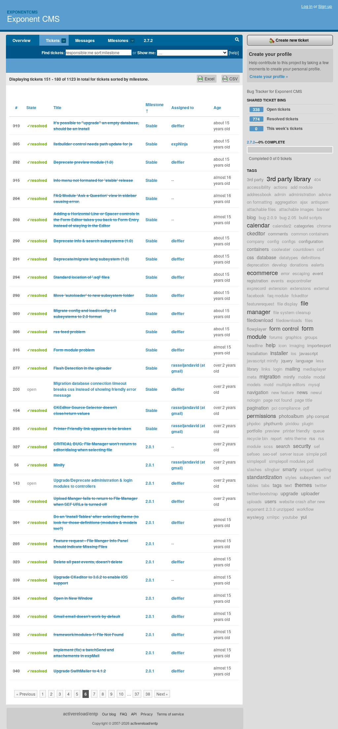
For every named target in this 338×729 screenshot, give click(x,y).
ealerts (317, 265)
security (302, 445)
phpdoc (254, 423)
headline (255, 345)
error (285, 273)
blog (251, 217)
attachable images (296, 209)
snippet (307, 469)
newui (316, 392)
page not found (277, 400)
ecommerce (262, 272)
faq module (277, 295)
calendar (258, 225)
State (31, 107)
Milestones (114, 40)
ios (293, 353)
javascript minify (262, 360)
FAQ (123, 713)
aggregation (286, 202)
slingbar (272, 469)
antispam (319, 202)
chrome (324, 226)
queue (318, 430)
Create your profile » (269, 76)
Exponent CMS (33, 18)
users (270, 501)
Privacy (147, 713)
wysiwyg (255, 517)
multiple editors (290, 384)
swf (327, 477)
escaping (301, 273)
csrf (320, 249)
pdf (306, 408)
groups (311, 337)
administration (302, 194)
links (265, 369)
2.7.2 (148, 40)
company (255, 241)
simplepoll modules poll (291, 461)
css (250, 257)
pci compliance (286, 408)
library (252, 369)
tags (277, 484)
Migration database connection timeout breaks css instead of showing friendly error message (94, 389)
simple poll (316, 454)
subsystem (310, 477)
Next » (162, 694)
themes (303, 484)
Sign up (325, 6)
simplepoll (256, 461)
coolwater (281, 249)
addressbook (259, 194)
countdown (303, 249)
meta (251, 377)
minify (289, 377)
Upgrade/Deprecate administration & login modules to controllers (92, 483)
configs (289, 241)
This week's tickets (279, 128)
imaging (296, 345)
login (277, 369)
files (309, 320)
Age (217, 107)
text (288, 485)
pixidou (292, 423)
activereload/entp (80, 713)
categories (304, 226)
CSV (233, 78)
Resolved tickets (275, 119)
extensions (300, 288)
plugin (307, 423)
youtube (290, 517)
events (277, 280)
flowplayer (256, 329)
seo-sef (270, 454)
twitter (321, 485)
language (304, 360)
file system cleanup (292, 312)
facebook (255, 295)
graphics (294, 337)
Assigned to (182, 107)
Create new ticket (292, 40)
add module (301, 187)
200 (16, 389)
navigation (257, 391)
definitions (311, 257)
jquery (287, 360)
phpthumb (273, 423)
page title (303, 400)
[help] (234, 52)
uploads (254, 501)
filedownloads (289, 320)
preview (272, 430)
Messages (85, 40)
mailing (292, 368)
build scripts (310, 217)
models (254, 384)
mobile (304, 377)
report (276, 438)
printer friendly (296, 430)
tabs (265, 485)
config (273, 241)
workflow (305, 509)
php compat (318, 416)
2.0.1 (150, 447)
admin (280, 194)
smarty (290, 469)
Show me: (146, 53)
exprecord (256, 288)
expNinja (179, 144)
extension (278, 288)
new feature (282, 392)
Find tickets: (53, 53)
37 (137, 694)
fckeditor (299, 295)
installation (257, 353)
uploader (310, 493)
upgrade (289, 493)
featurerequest (260, 304)
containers (258, 248)
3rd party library (289, 178)
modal (319, 377)
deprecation (258, 265)
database (266, 257)
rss (312, 438)
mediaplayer (314, 369)
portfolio (254, 430)
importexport (319, 345)
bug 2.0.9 (268, 217)
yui (304, 516)
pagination (258, 407)
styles (291, 477)
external (321, 288)
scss (268, 446)
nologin (253, 400)
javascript (308, 353)
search (283, 445)
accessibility (259, 187)
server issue (291, 454)
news (302, 391)
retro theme (295, 438)
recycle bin (257, 438)
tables (252, 485)
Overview (21, 40)
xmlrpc (273, 517)
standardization (264, 476)
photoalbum (291, 415)
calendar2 (282, 226)
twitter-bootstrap (262, 493)
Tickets (49, 40)
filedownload (260, 319)
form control (284, 328)
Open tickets (271, 109)
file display (287, 304)
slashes (254, 469)
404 (317, 179)
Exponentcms (22, 12)
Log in (307, 6)
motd (268, 384)
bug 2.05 (288, 217)
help (271, 344)
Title (57, 107)
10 (121, 694)
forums (276, 337)
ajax (304, 202)
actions (280, 187)
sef (317, 446)
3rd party (255, 179)
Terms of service (170, 713)
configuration (311, 241)
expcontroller (299, 280)
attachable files (261, 209)
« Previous (25, 694)
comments (278, 233)
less (320, 360)
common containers (310, 233)
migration (270, 376)
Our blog (109, 713)
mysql (314, 384)
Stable (151, 126)
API (134, 713)
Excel (210, 78)
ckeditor (256, 233)
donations (299, 265)
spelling (324, 469)
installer (279, 352)
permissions (261, 416)
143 (16, 483)
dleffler (178, 126)
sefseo (253, 454)
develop (279, 265)
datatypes (288, 257)
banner (323, 209)
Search (237, 40)
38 (148, 694)
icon (283, 345)
